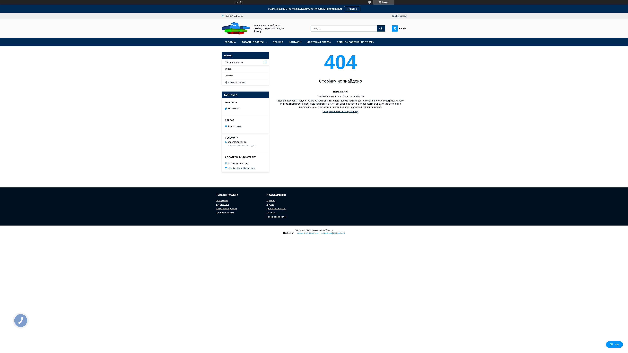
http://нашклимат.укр (238, 163)
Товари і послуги (253, 42)
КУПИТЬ (352, 8)
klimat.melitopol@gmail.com (241, 168)
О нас (228, 68)
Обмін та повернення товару (355, 42)
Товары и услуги (234, 62)
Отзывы (229, 75)
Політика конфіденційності (332, 233)
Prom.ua (329, 230)
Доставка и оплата (235, 82)
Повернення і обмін (276, 217)
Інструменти (222, 200)
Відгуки (270, 204)
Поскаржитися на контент (306, 233)
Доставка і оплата (319, 42)
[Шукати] (381, 28)
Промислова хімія (225, 212)
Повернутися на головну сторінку (340, 111)
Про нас (278, 42)
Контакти (295, 42)
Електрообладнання (226, 208)
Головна (230, 42)
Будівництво (222, 204)
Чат (617, 344)
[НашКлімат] (236, 33)
